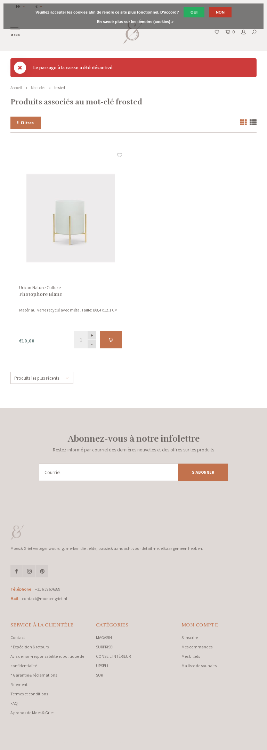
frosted (59, 87)
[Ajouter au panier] (111, 339)
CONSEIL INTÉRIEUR (113, 656)
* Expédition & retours (29, 646)
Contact (17, 637)
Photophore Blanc (40, 294)
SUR (99, 675)
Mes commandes (196, 646)
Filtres (27, 122)
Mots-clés (38, 87)
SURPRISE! (104, 646)
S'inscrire (189, 637)
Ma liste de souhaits (199, 665)
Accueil (16, 87)
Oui (194, 12)
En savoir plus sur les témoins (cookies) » (135, 21)
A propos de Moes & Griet (32, 712)
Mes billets (190, 656)
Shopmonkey (123, 743)
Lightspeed (86, 743)
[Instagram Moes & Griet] (29, 571)
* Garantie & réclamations (33, 675)
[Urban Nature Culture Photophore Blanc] (70, 218)
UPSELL (102, 665)
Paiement (18, 684)
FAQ (14, 703)
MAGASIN (104, 637)
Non (220, 12)
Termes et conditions (29, 693)
